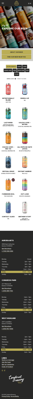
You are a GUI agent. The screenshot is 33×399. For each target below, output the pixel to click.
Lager (24, 66)
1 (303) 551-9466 (7, 329)
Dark (14, 70)
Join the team (6, 362)
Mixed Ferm (21, 70)
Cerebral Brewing (16, 3)
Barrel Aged (7, 70)
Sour (27, 70)
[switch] (3, 3)
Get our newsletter (8, 364)
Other (16, 74)
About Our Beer (16, 52)
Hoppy (19, 66)
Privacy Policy (6, 396)
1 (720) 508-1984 (7, 251)
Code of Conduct (7, 367)
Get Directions (6, 248)
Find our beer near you (16, 57)
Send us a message (8, 360)
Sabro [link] (12, 78)
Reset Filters (21, 78)
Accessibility (15, 396)
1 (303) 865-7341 (7, 291)
